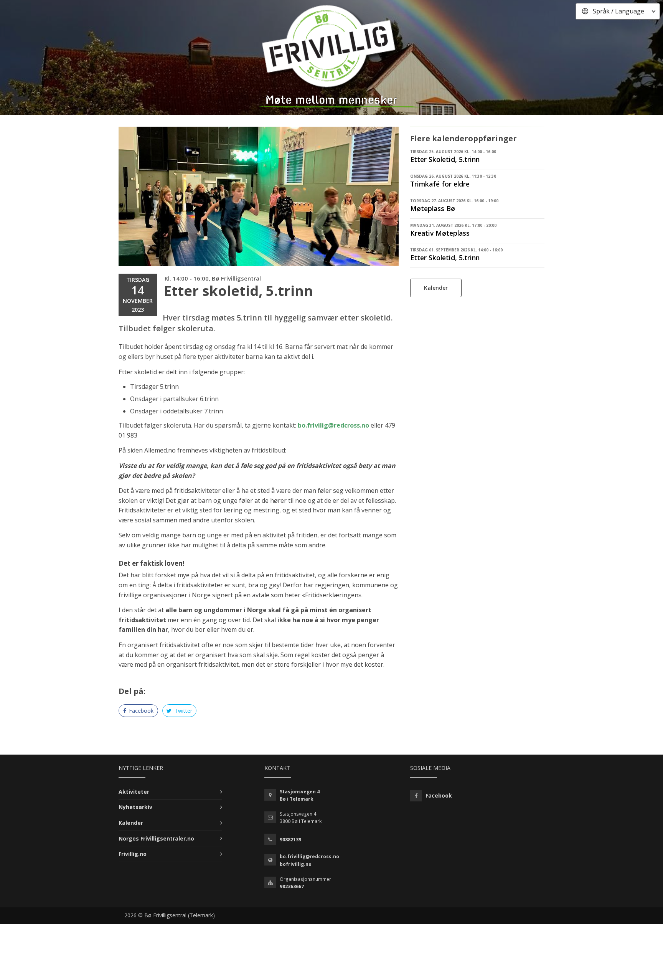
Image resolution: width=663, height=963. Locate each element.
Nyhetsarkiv (135, 807)
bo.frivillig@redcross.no (309, 856)
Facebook (140, 710)
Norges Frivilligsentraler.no (156, 838)
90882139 (290, 839)
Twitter (182, 710)
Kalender (436, 287)
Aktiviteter (134, 791)
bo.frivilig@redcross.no (333, 425)
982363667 (292, 886)
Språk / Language (618, 11)
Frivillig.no (133, 853)
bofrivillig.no (296, 864)
